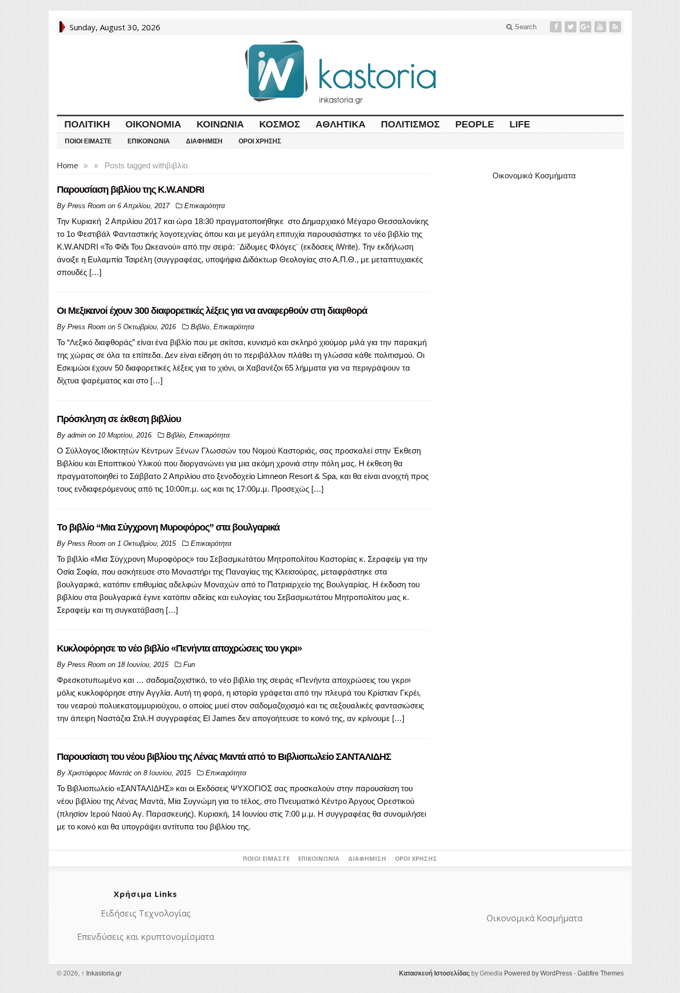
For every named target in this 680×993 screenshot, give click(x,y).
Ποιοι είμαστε (88, 141)
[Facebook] (556, 27)
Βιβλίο (200, 327)
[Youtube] (601, 27)
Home (67, 165)
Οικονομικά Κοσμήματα (534, 175)
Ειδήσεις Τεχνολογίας (146, 913)
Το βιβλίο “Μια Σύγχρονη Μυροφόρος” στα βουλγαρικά (168, 527)
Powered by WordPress (538, 973)
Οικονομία (153, 124)
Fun (189, 665)
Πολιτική (87, 124)
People (474, 124)
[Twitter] (571, 27)
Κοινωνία (220, 124)
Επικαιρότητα (204, 206)
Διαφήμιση (204, 141)
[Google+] (586, 27)
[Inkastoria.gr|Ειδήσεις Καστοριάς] (340, 72)
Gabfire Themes (600, 973)
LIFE (519, 124)
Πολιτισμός (410, 124)
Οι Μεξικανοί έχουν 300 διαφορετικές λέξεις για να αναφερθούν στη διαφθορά (212, 310)
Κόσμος (279, 124)
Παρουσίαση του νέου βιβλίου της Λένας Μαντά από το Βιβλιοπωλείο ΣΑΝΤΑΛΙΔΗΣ (224, 756)
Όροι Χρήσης (260, 141)
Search (525, 27)
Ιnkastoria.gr (101, 973)
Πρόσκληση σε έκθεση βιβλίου (119, 419)
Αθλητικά (341, 124)
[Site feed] (616, 27)
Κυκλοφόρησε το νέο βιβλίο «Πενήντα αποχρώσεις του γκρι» (179, 648)
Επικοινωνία (149, 141)
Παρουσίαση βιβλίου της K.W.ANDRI (130, 189)
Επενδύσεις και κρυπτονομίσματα (145, 937)
